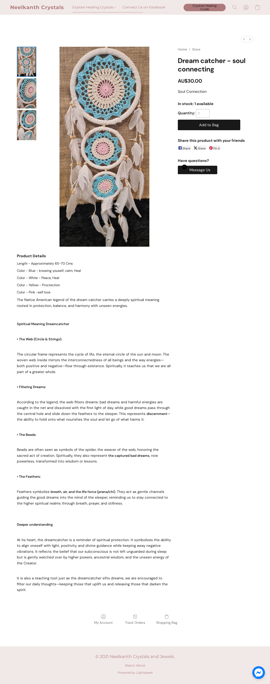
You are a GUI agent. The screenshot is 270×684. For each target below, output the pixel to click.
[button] (37, 7)
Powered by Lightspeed (135, 672)
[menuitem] (244, 39)
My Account (103, 622)
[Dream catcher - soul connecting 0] (26, 62)
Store (196, 49)
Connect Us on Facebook (144, 7)
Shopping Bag (166, 622)
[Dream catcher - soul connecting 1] (26, 93)
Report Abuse (135, 665)
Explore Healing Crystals (93, 7)
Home (182, 49)
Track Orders (135, 622)
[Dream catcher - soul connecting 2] (26, 125)
